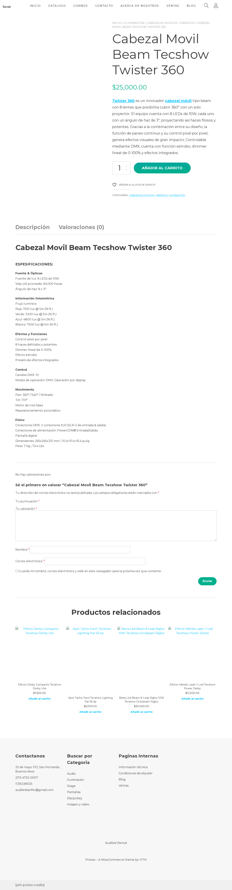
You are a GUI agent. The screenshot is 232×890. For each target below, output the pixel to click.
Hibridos (187, 23)
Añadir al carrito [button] (39, 698)
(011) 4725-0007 (26, 777)
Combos (80, 5)
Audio (71, 773)
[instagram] (121, 827)
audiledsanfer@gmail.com (34, 790)
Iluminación (134, 23)
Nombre (22, 549)
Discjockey (74, 798)
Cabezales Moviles (162, 23)
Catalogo (57, 5)
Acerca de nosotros (140, 5)
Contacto (104, 5)
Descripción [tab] (32, 227)
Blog (191, 5)
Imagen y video (78, 804)
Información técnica (133, 767)
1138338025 (23, 783)
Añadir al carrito (162, 168)
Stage (71, 786)
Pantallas (73, 792)
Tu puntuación (27, 501)
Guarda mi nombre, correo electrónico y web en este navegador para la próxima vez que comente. (89, 571)
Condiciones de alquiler (136, 773)
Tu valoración (26, 508)
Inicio (35, 5)
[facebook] (111, 827)
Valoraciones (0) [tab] (81, 227)
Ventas (172, 5)
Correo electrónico (30, 561)
